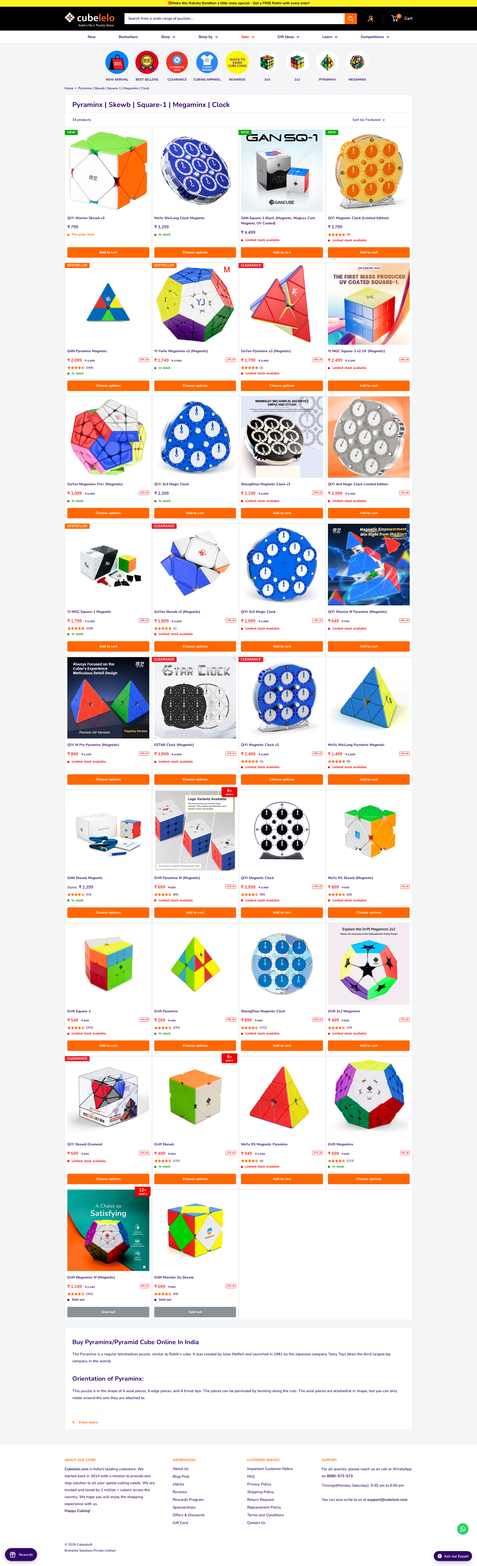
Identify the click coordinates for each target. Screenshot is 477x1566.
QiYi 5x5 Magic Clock (258, 611)
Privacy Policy (259, 1484)
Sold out (108, 1312)
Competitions (372, 36)
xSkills (178, 1484)
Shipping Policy (260, 1491)
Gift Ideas (286, 36)
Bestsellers (128, 36)
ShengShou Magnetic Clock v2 (265, 484)
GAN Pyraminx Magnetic (87, 351)
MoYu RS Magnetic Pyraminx (264, 1144)
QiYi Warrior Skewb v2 (86, 218)
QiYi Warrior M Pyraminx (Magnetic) (357, 611)
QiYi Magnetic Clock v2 (260, 744)
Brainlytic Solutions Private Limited (90, 1550)
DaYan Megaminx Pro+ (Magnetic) (95, 484)
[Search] (351, 18)
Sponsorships (184, 1507)
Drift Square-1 (79, 1011)
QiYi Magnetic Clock (257, 878)
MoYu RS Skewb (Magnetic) (350, 878)
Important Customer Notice (270, 1468)
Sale (245, 36)
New (92, 36)
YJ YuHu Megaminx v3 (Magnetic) (181, 351)
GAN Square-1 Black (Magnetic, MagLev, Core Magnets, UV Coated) (278, 221)
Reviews (180, 1491)
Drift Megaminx (340, 1144)
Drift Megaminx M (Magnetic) (91, 1277)
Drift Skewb (164, 1144)
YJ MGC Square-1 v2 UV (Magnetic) (356, 351)
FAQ (251, 1476)
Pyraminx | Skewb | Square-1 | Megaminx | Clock (113, 88)
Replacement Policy (264, 1507)
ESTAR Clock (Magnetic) (174, 744)
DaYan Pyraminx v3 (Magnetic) (266, 351)
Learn (327, 36)
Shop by (206, 36)
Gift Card (180, 1522)
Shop (165, 36)
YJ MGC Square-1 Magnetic (89, 611)
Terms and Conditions (265, 1515)
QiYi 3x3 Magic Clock (171, 484)
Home (69, 88)
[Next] (374, 63)
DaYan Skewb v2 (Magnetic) (177, 611)
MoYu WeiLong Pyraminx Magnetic (356, 744)
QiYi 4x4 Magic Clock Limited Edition (358, 484)
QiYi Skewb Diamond (84, 1144)
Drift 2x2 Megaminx (344, 1011)
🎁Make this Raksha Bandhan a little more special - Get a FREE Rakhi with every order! (239, 3)
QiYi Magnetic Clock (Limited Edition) (358, 218)
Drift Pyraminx (166, 1011)
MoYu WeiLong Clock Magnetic (179, 218)
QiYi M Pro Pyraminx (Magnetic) (93, 744)
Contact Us (256, 1522)
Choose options (195, 252)
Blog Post (181, 1476)
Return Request (260, 1499)
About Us (181, 1468)
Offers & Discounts (189, 1515)
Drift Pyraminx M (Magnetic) (177, 878)
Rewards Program (188, 1499)
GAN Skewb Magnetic (85, 878)
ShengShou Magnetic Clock (263, 1011)
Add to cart (108, 252)
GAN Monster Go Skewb (174, 1277)
